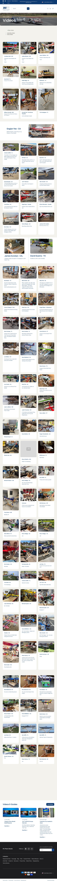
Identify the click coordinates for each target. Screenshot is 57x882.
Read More (24, 830)
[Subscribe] (53, 850)
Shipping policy (23, 880)
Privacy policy (10, 880)
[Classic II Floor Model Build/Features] (11, 812)
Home (4, 16)
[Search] (28, 8)
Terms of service (17, 880)
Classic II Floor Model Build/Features (9, 822)
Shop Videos (10, 34)
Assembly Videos (11, 33)
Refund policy (5, 880)
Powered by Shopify (50, 880)
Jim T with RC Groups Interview (27, 822)
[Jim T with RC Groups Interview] (28, 812)
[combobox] (20, 8)
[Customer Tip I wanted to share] (46, 812)
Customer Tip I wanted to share (46, 822)
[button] (53, 8)
